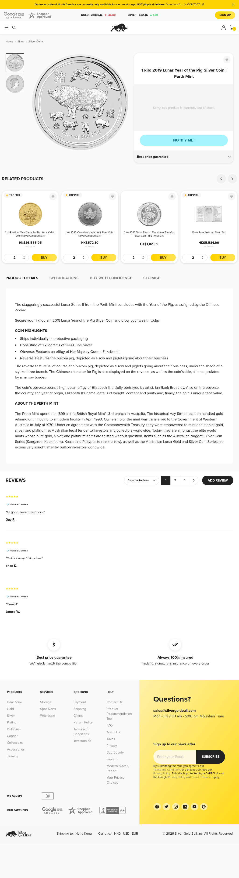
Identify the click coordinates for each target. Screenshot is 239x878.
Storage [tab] (151, 278)
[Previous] (35, 102)
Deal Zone (14, 702)
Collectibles (15, 743)
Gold (98, 15)
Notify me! (183, 140)
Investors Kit (82, 741)
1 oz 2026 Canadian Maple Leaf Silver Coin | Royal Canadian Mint (90, 234)
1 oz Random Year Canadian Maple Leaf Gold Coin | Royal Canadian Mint (30, 234)
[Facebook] (157, 806)
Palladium (14, 729)
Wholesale (47, 716)
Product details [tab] (22, 278)
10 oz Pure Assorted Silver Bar (208, 232)
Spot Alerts (48, 709)
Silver (143, 15)
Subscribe (210, 757)
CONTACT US (195, 4)
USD (126, 834)
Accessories (16, 749)
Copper (12, 736)
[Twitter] (166, 806)
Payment (80, 702)
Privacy (112, 746)
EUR (135, 834)
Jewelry (12, 756)
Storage (45, 702)
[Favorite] (227, 59)
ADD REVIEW (218, 480)
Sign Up (225, 15)
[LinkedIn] (185, 806)
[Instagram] (175, 806)
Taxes (111, 739)
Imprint (111, 759)
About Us (113, 732)
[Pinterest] (203, 806)
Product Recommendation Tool (119, 714)
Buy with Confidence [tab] (111, 278)
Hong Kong (83, 834)
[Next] (125, 102)
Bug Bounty (115, 752)
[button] (184, 157)
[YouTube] (194, 806)
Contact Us (115, 702)
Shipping (80, 709)
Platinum (13, 722)
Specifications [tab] (64, 278)
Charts (78, 716)
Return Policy (83, 722)
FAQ (110, 725)
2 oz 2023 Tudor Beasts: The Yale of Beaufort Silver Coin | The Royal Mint (149, 234)
